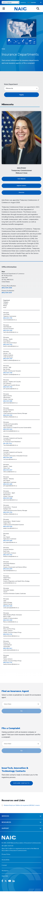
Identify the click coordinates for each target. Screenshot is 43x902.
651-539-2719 (7, 443)
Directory (21, 192)
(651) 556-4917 (7, 648)
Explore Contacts (21, 783)
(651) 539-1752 (7, 344)
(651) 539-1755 (7, 318)
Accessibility (5, 860)
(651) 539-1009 (7, 620)
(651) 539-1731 (7, 634)
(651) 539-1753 (7, 358)
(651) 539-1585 (7, 401)
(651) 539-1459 (7, 606)
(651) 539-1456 (7, 457)
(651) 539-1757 (7, 555)
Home (3, 49)
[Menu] (4, 8)
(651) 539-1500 (7, 288)
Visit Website (21, 179)
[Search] (38, 8)
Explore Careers (21, 185)
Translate (33, 2)
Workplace (5, 871)
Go (21, 711)
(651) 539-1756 (7, 373)
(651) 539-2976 (7, 569)
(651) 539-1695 (7, 484)
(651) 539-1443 (7, 429)
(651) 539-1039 (7, 526)
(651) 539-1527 (7, 470)
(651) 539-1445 (7, 330)
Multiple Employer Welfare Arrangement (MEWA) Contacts (22, 805)
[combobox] (21, 704)
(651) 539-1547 (7, 293)
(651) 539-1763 (7, 415)
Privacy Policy (6, 854)
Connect (4, 865)
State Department (11, 84)
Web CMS (5, 876)
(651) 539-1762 (7, 387)
